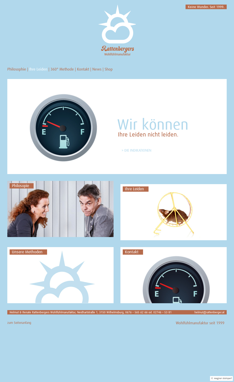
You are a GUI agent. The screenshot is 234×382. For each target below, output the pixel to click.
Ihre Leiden (38, 69)
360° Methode (62, 69)
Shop (109, 69)
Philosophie (16, 69)
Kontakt (83, 69)
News (96, 69)
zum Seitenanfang (19, 323)
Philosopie (20, 186)
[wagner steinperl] (221, 378)
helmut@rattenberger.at (209, 312)
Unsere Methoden (27, 252)
